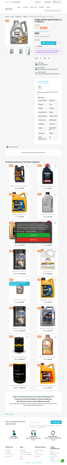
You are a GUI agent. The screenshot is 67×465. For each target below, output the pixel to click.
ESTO (21, 456)
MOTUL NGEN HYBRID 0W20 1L (47, 186)
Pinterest (48, 58)
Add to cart (49, 43)
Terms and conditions (26, 454)
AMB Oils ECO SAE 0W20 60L (19, 357)
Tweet (44, 58)
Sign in (36, 452)
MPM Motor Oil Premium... (19, 271)
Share (40, 58)
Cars (19, 7)
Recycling (22, 450)
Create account (39, 454)
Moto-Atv (33, 7)
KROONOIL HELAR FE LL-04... (19, 214)
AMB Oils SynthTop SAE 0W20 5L (19, 186)
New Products (9, 454)
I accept (33, 235)
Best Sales (8, 456)
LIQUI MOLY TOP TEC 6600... (47, 328)
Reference (40, 92)
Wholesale (8, 452)
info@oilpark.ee (54, 461)
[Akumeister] (33, 414)
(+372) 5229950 (15, 2)
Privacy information (25, 452)
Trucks (25, 7)
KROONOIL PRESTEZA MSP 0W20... (19, 385)
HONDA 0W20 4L (47, 271)
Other (48, 7)
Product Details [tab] (43, 81)
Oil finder (7, 450)
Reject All (33, 240)
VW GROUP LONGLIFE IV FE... (47, 214)
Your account (40, 447)
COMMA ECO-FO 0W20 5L (19, 300)
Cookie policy (20, 231)
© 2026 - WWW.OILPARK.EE (33, 463)
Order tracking (39, 450)
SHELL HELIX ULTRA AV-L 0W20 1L (48, 357)
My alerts (37, 456)
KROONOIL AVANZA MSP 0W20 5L (48, 385)
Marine (41, 7)
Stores (22, 458)
